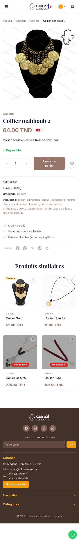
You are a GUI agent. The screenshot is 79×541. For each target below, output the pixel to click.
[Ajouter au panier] (32, 304)
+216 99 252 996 (17, 477)
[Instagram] (35, 428)
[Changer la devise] (39, 130)
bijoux (45, 199)
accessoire (58, 199)
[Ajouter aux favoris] (72, 163)
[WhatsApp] (25, 248)
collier (21, 199)
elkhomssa (33, 199)
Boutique (21, 20)
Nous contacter (16, 484)
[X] (32, 248)
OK (71, 444)
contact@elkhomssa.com (22, 469)
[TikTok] (44, 428)
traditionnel (11, 204)
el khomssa (10, 208)
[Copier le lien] (47, 248)
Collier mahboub (13, 212)
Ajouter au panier (49, 163)
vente (23, 204)
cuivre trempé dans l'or (33, 208)
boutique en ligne (60, 208)
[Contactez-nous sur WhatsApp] (72, 534)
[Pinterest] (40, 248)
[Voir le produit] (32, 364)
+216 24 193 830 (17, 474)
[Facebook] (18, 248)
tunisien (33, 204)
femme (71, 199)
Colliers (34, 20)
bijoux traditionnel (51, 204)
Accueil (7, 20)
